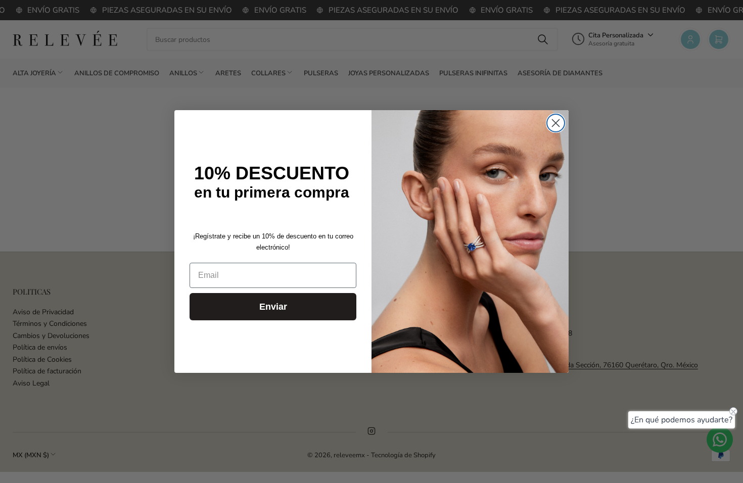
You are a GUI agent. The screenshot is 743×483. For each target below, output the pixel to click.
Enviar (273, 307)
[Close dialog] (556, 123)
